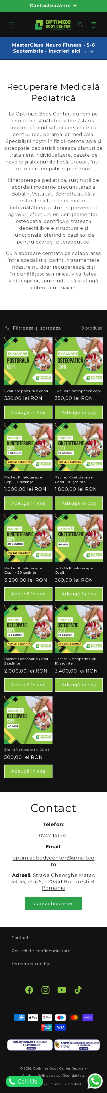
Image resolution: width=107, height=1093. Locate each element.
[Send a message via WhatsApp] (95, 1081)
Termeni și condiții (30, 963)
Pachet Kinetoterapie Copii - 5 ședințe (23, 479)
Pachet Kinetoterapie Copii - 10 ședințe (74, 479)
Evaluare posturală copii (26, 391)
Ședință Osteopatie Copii (26, 749)
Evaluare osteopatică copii (78, 391)
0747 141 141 (53, 835)
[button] (11, 25)
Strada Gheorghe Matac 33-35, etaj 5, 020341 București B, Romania (53, 881)
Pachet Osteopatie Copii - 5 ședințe (27, 661)
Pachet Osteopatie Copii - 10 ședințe (78, 661)
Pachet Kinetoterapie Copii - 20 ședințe (23, 570)
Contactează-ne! (53, 903)
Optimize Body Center (51, 1068)
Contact (20, 937)
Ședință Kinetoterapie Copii (74, 570)
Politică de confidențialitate (40, 951)
